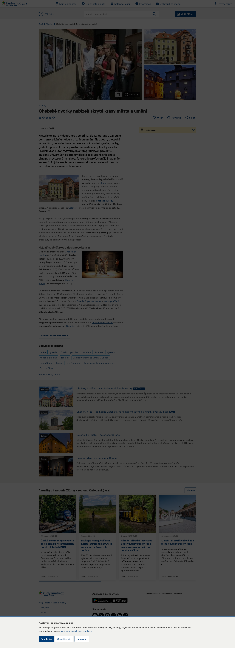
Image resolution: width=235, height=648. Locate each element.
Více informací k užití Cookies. (76, 631)
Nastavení (82, 639)
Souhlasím (46, 639)
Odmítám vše (64, 639)
